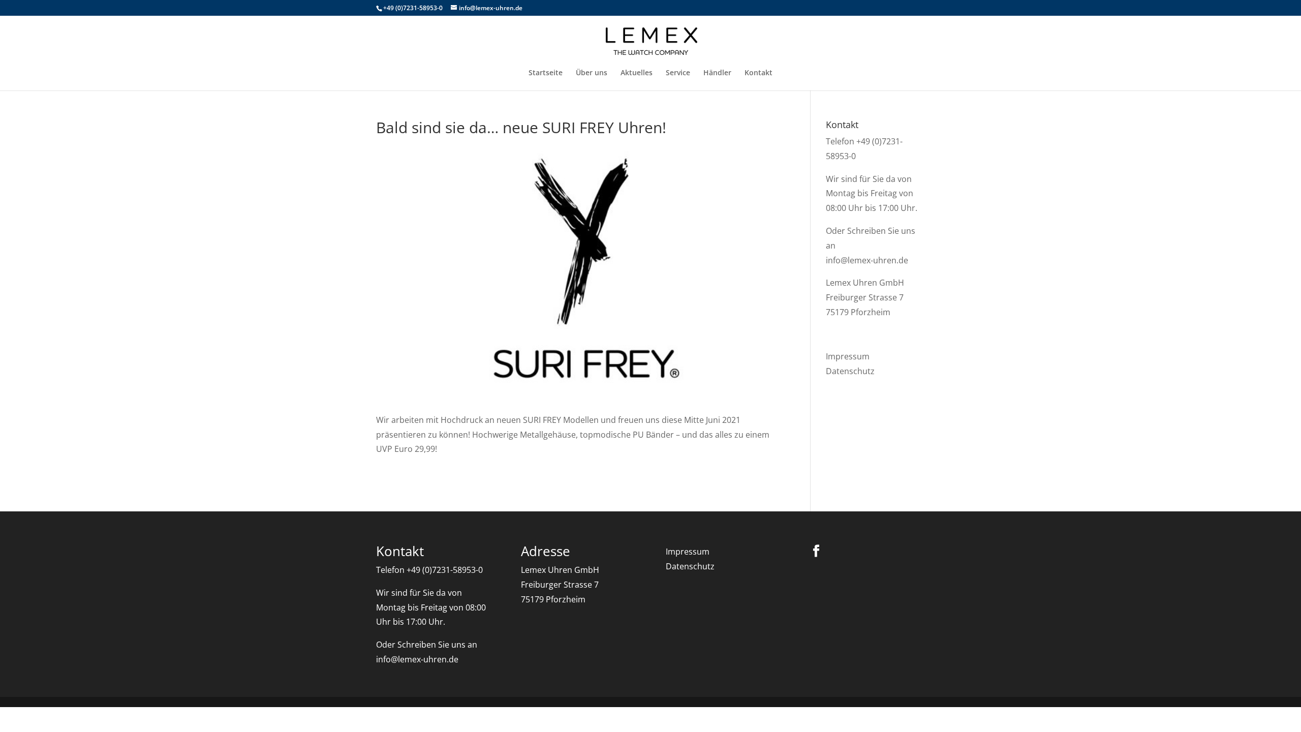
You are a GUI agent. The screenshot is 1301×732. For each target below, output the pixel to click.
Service (678, 73)
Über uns (591, 73)
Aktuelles (637, 73)
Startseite (546, 73)
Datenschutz (850, 371)
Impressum (848, 356)
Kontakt (758, 73)
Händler (717, 73)
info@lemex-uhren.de (867, 260)
